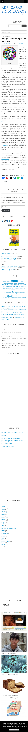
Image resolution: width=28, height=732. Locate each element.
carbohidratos (11, 284)
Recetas (22, 144)
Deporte (3, 514)
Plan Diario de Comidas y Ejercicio (8, 528)
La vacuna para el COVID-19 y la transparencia (11, 259)
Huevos (3, 535)
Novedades (9, 36)
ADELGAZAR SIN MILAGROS (13, 9)
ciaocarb (21, 284)
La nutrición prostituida (6, 443)
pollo (8, 293)
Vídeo (2, 546)
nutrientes (17, 289)
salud (16, 296)
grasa (4, 288)
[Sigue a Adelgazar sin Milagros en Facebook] (2, 220)
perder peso (14, 292)
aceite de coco (6, 281)
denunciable (15, 286)
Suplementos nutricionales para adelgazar (10, 438)
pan (24, 290)
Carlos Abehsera (6, 43)
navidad (4, 289)
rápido (13, 295)
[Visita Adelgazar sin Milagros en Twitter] (9, 220)
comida (10, 286)
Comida (3, 511)
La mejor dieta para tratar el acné (8, 255)
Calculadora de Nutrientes (7, 434)
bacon (19, 283)
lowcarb (20, 288)
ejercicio (24, 286)
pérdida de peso (22, 293)
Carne (2, 531)
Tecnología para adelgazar (7, 253)
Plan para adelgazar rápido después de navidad (12, 440)
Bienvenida (3, 435)
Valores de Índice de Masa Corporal (9, 437)
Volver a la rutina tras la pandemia (9, 256)
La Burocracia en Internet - (7, 309)
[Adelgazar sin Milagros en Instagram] (5, 220)
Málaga (23, 288)
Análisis (3, 506)
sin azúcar (20, 295)
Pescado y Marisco (5, 541)
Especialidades (4, 533)
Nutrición (3, 519)
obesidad (21, 289)
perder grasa (6, 292)
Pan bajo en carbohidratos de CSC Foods (10, 266)
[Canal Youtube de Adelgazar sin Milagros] (12, 220)
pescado (21, 292)
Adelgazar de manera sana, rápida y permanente (12, 432)
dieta (20, 286)
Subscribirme (6, 210)
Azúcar (3, 509)
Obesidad (3, 520)
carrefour (17, 284)
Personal (3, 522)
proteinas (12, 293)
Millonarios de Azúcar (6, 271)
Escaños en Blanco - (5, 312)
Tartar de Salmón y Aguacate (7, 446)
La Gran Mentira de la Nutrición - (8, 314)
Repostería (3, 544)
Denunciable (5, 145)
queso (5, 295)
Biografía (3, 445)
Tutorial (3, 527)
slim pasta (12, 297)
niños (7, 290)
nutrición (12, 290)
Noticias (3, 516)
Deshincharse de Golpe (6, 441)
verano (24, 297)
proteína (16, 293)
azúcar (15, 283)
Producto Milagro (5, 524)
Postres (3, 542)
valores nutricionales (18, 297)
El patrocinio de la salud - (7, 317)
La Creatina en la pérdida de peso (9, 267)
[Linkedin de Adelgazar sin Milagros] (7, 220)
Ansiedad (3, 508)
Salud (2, 525)
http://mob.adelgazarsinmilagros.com (10, 121)
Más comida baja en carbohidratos (9, 258)
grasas (7, 288)
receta (9, 295)
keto (14, 288)
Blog (4, 36)
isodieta (11, 288)
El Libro (9, 308)
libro (17, 288)
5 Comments (20, 43)
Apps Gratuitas (5, 159)
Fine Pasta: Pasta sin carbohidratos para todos (11, 263)
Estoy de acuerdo (14, 729)
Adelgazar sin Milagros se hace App (13, 39)
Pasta (2, 539)
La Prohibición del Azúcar (17, 312)
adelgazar (14, 280)
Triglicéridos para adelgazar (7, 269)
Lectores (3, 536)
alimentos (10, 283)
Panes (2, 538)
